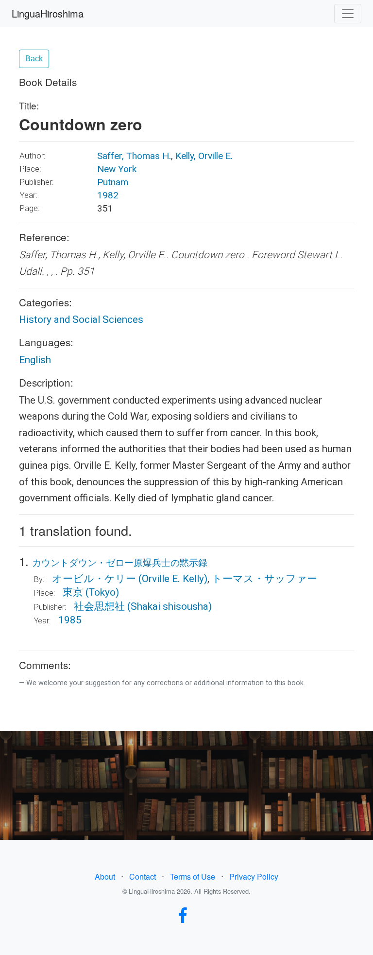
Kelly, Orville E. (204, 155)
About (105, 876)
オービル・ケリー (94, 578)
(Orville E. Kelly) (172, 578)
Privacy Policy (253, 876)
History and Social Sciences (81, 319)
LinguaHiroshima (48, 13)
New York (116, 169)
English (35, 360)
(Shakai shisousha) (169, 606)
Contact (142, 876)
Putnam (112, 182)
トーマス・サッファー (264, 578)
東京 (73, 592)
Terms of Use (192, 876)
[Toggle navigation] (347, 13)
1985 (70, 620)
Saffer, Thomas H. (134, 155)
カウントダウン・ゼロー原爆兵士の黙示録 (119, 561)
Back (34, 58)
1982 (108, 195)
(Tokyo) (102, 592)
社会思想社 (99, 606)
